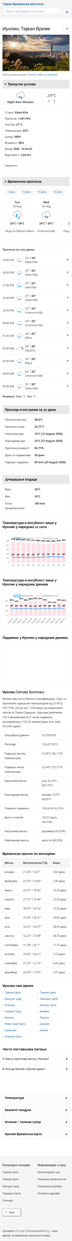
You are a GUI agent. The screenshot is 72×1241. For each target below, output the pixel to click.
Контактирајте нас (49, 1172)
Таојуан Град (13, 1011)
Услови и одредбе (49, 1193)
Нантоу (9, 1017)
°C (49, 101)
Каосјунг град (13, 999)
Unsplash (52, 74)
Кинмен (44, 1011)
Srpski (12, 1212)
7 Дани (11, 191)
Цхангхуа (10, 1030)
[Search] (58, 11)
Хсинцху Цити (13, 1036)
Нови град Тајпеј (15, 1024)
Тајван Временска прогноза (23, 4)
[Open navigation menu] (66, 12)
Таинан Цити (48, 992)
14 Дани (42, 191)
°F (54, 101)
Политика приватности (52, 1179)
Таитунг (44, 1017)
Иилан (44, 1030)
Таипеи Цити (13, 992)
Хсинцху (10, 1005)
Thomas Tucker (35, 74)
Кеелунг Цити (48, 1005)
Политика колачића (50, 1186)
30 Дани (57, 191)
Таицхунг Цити (49, 999)
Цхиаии (44, 1024)
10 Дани (26, 191)
